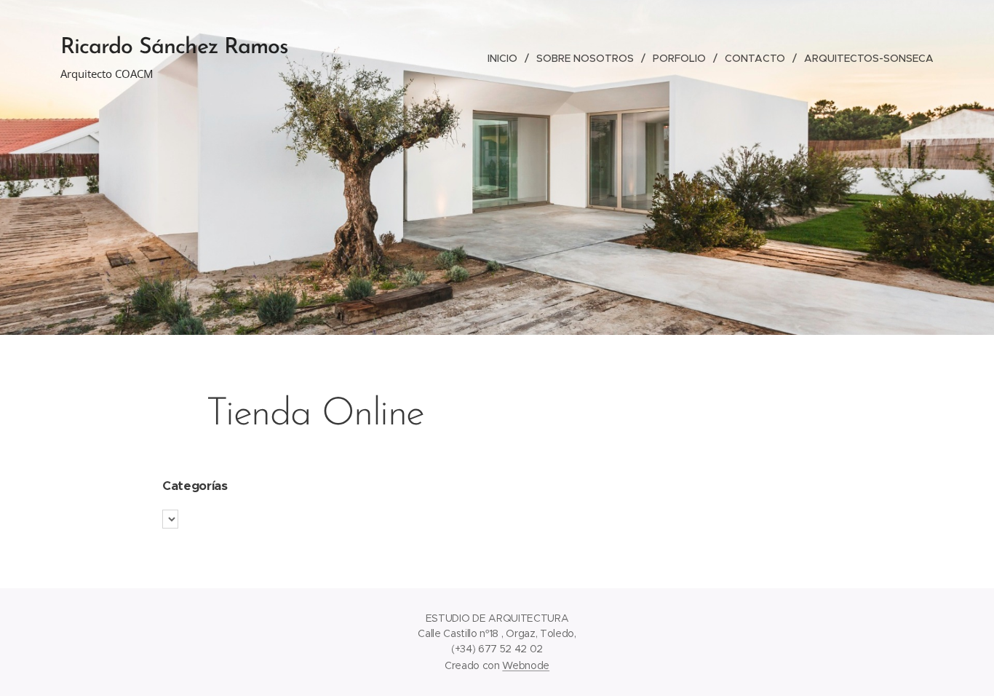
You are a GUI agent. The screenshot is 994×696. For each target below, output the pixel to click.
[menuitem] (506, 58)
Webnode (525, 665)
